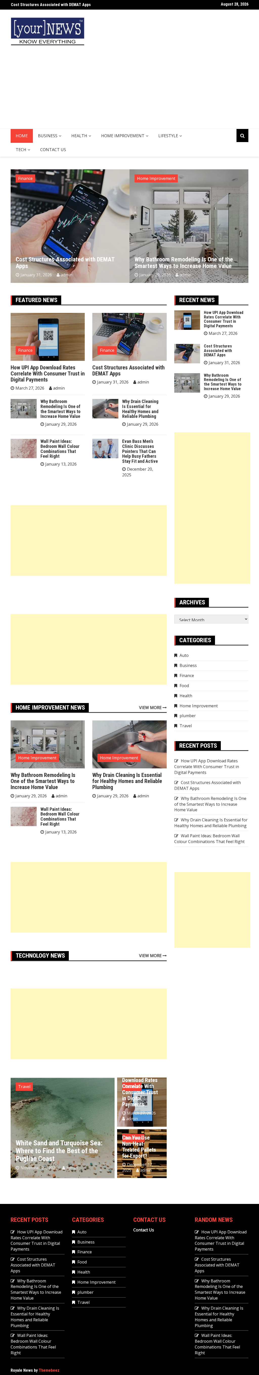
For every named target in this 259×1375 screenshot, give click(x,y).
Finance (25, 350)
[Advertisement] (129, 91)
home (22, 136)
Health (79, 136)
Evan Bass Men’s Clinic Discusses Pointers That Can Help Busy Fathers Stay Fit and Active (140, 451)
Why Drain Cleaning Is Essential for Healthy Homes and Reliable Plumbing (187, 262)
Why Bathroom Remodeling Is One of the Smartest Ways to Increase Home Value (80, 4)
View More (151, 707)
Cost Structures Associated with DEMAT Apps (128, 370)
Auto (184, 655)
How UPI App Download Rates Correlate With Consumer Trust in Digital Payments (48, 373)
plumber (188, 715)
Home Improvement (122, 136)
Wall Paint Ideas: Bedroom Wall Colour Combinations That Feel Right (59, 449)
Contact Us (53, 149)
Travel (24, 1086)
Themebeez (49, 1370)
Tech (21, 149)
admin (66, 275)
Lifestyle (168, 136)
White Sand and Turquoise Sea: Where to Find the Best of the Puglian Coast (59, 1151)
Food (184, 685)
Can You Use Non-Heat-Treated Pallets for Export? (139, 1147)
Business (47, 136)
